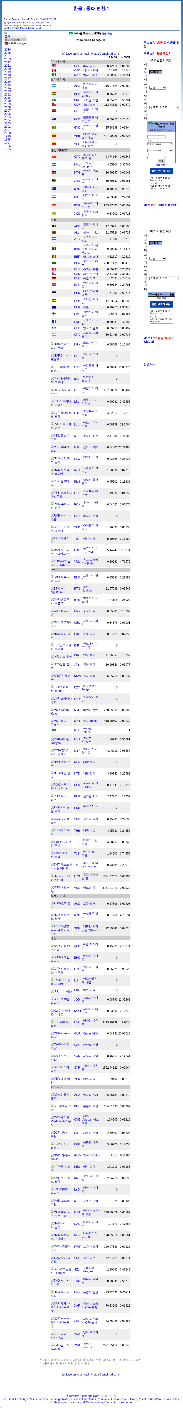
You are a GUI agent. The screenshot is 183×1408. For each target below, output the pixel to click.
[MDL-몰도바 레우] (61, 439)
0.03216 (125, 1079)
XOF (77, 1320)
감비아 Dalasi (92, 1155)
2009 (7, 104)
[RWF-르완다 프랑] (61, 1250)
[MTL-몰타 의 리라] (61, 450)
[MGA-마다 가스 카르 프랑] (61, 1215)
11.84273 (124, 367)
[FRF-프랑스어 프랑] (54, 322)
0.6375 (113, 313)
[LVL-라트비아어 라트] (61, 427)
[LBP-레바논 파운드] (61, 1025)
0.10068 (112, 189)
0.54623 (112, 504)
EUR (77, 307)
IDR (76, 645)
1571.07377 (110, 876)
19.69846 (112, 664)
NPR (77, 762)
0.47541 (112, 784)
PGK (77, 784)
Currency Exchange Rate (83, 1395)
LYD (77, 1189)
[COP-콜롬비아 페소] (54, 111)
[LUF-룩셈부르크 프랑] (61, 416)
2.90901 (125, 622)
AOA (77, 1094)
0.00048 (125, 1345)
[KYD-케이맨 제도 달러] (54, 189)
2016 (7, 81)
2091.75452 (110, 1345)
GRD (77, 334)
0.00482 (125, 390)
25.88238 (112, 127)
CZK (77, 273)
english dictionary (70, 1402)
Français (16, 19)
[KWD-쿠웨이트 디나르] (61, 1014)
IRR (76, 989)
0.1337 (126, 796)
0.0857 (126, 655)
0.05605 (125, 226)
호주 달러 (89, 903)
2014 (7, 88)
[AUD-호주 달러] (61, 907)
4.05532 (112, 830)
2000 (7, 133)
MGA (77, 1212)
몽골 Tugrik (90, 720)
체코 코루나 (90, 273)
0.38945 (112, 1280)
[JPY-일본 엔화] (61, 668)
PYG (77, 205)
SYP (77, 1067)
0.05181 (125, 180)
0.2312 (126, 256)
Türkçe (31, 28)
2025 (7, 52)
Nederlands (28, 25)
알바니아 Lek (91, 232)
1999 (7, 136)
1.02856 (125, 634)
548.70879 (111, 1212)
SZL (77, 1269)
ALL (76, 232)
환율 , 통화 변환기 (91, 8)
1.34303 (112, 853)
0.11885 (125, 1155)
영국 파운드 (90, 328)
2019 (7, 72)
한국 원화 (89, 675)
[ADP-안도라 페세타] (54, 226)
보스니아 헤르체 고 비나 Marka (90, 249)
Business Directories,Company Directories (96, 1399)
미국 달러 (21, 43)
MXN (77, 74)
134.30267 (111, 842)
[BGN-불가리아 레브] (54, 263)
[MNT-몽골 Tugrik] (61, 724)
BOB (77, 94)
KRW (77, 676)
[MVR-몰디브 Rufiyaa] (61, 743)
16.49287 (112, 172)
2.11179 (113, 1223)
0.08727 (125, 232)
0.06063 (125, 172)
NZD (77, 915)
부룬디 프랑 (90, 1106)
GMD (77, 1155)
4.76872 (125, 278)
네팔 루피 (89, 761)
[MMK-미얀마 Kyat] (61, 713)
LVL (76, 424)
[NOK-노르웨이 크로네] (61, 473)
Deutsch (25, 19)
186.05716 (111, 676)
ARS (77, 85)
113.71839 (111, 104)
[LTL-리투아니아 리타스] (61, 405)
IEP (76, 367)
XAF (77, 1305)
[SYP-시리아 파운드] (61, 1071)
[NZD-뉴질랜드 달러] (61, 918)
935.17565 (111, 205)
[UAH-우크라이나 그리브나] (61, 553)
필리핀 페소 (90, 796)
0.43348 (125, 1269)
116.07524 (111, 85)
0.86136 (125, 527)
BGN (77, 263)
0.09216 (125, 1119)
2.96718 (125, 213)
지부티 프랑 (90, 1132)
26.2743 (125, 1011)
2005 (7, 117)
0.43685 (112, 864)
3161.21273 (110, 887)
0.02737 (125, 334)
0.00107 (125, 205)
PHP (77, 796)
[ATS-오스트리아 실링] (54, 238)
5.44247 (112, 550)
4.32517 (112, 256)
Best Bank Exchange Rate (18, 1399)
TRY (77, 538)
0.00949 (125, 1094)
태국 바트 (89, 830)
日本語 (43, 19)
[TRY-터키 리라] (61, 542)
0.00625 (125, 1246)
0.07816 (125, 928)
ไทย (47, 22)
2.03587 (125, 750)
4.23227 (125, 458)
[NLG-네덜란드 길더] (61, 462)
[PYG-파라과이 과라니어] (54, 205)
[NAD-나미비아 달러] (61, 1227)
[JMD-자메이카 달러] (54, 180)
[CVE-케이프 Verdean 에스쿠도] (61, 1124)
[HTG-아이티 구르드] (54, 172)
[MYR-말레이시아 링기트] (61, 754)
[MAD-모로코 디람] (61, 1204)
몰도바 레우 (90, 435)
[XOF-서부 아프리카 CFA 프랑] (61, 1326)
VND (77, 887)
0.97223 (112, 634)
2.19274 (125, 946)
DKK (77, 284)
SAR (77, 1056)
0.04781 (112, 1033)
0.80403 (125, 1200)
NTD (77, 773)
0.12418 (112, 65)
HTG (77, 172)
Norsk (6, 28)
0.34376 (112, 622)
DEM (77, 278)
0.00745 (125, 842)
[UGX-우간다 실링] (61, 1295)
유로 (86, 307)
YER (77, 1079)
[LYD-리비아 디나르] (61, 1192)
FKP (77, 119)
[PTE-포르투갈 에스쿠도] (61, 496)
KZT (77, 687)
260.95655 (111, 709)
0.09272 (112, 119)
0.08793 (112, 999)
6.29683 (125, 577)
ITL (76, 390)
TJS (76, 853)
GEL (77, 622)
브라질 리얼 (90, 100)
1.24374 (112, 1200)
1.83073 (125, 504)
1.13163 (125, 344)
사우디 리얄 (90, 1056)
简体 (9, 22)
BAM (77, 248)
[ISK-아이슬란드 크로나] (61, 382)
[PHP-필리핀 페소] (61, 799)
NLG (77, 458)
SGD (77, 819)
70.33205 (112, 1305)
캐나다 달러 (90, 70)
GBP (77, 328)
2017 (7, 78)
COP (77, 111)
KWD (77, 1011)
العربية (38, 28)
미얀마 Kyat (90, 709)
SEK (77, 527)
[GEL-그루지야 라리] (61, 626)
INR (76, 655)
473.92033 (111, 1292)
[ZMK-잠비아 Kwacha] (61, 1348)
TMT (77, 864)
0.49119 (112, 750)
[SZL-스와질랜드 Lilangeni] (61, 1272)
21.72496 (124, 447)
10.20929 (124, 269)
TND (77, 1280)
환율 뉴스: (150, 364)
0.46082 (125, 435)
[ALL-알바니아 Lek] (54, 232)
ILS (76, 980)
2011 (7, 97)
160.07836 (111, 1246)
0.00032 (125, 887)
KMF (77, 1178)
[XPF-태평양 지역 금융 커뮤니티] (61, 933)
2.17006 (112, 435)
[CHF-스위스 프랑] (54, 269)
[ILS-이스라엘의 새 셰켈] (61, 983)
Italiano (26, 22)
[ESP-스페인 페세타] (54, 301)
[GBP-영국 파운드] (54, 328)
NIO (76, 197)
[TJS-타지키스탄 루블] (61, 856)
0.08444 (112, 367)
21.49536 (112, 493)
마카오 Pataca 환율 (163, 294)
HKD (77, 634)
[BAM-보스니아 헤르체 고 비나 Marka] (54, 248)
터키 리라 (89, 538)
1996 (7, 145)
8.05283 (125, 65)
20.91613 (124, 1033)
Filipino (17, 25)
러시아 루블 (90, 515)
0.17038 (125, 1144)
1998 (7, 139)
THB (77, 830)
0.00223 (125, 135)
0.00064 (125, 876)
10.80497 (124, 328)
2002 (7, 126)
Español (35, 19)
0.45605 (112, 946)
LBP (77, 1022)
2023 (7, 59)
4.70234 (125, 915)
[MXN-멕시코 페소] (54, 75)
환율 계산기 (161, 165)
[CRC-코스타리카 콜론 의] (54, 156)
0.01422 (125, 1305)
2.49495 (125, 401)
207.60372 (111, 390)
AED (77, 946)
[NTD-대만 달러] (61, 776)
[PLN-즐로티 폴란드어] (61, 485)
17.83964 (112, 226)
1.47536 (112, 238)
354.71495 (111, 1106)
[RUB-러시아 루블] (61, 519)
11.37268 (124, 999)
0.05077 (125, 664)
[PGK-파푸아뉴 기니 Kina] (61, 788)
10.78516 (124, 119)
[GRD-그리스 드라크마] (54, 334)
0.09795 (112, 269)
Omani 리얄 (90, 1033)
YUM (77, 561)
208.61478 (111, 263)
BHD (77, 957)
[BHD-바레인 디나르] (61, 961)
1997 (7, 142)
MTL (77, 447)
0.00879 (125, 104)
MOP (77, 730)
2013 (7, 91)
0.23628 (112, 458)
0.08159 (112, 424)
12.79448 (112, 928)
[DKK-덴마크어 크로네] (54, 284)
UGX (77, 1292)
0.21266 (112, 915)
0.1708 (113, 70)
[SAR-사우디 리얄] (61, 1059)
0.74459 (125, 853)
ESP (77, 301)
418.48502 (111, 720)
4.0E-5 (113, 599)
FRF (77, 322)
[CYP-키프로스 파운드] (61, 972)
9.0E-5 (126, 1022)
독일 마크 (89, 278)
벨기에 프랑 (90, 256)
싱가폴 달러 (90, 819)
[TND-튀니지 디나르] (61, 1284)
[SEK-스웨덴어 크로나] (61, 530)
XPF (77, 928)
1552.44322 (110, 1067)
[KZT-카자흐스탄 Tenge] (61, 690)
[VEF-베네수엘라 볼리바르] (54, 144)
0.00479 (125, 263)
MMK (77, 709)
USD (77, 65)
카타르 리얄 (90, 1044)
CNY (77, 611)
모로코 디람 (90, 1200)
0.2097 (113, 278)
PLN (77, 481)
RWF (77, 1246)
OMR (77, 1033)
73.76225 (112, 1320)
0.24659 (125, 830)
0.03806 (112, 1011)
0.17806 (112, 903)
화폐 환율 (93, 33)
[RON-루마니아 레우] (61, 507)
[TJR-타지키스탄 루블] (61, 845)
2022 (7, 62)
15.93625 (124, 969)
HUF (77, 355)
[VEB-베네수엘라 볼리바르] (54, 135)
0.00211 (125, 1292)
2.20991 (112, 74)
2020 (7, 68)
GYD (77, 127)
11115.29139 (109, 1022)
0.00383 (125, 709)
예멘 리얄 (89, 1078)
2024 (7, 55)
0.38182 (125, 273)
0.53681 (125, 739)
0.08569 (125, 588)
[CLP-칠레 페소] (54, 104)
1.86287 (112, 739)
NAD (77, 1223)
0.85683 (112, 611)
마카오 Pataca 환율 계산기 (163, 125)
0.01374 (125, 1258)
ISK (76, 378)
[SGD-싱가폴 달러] (61, 822)
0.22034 (125, 197)
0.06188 (125, 1166)
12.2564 (125, 424)
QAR (77, 1044)
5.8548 (126, 70)
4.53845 (112, 197)
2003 (7, 123)
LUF (77, 413)
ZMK (77, 1345)
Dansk (38, 25)
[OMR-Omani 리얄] (61, 1036)
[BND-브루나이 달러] (61, 580)
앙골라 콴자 (90, 1094)
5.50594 (112, 538)
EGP (77, 1144)
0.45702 (112, 481)
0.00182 (125, 1212)
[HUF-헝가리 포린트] (61, 359)
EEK (77, 292)
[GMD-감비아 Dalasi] (61, 1159)
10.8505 (112, 1119)
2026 (7, 49)
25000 (126, 599)
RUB (77, 515)
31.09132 (112, 1079)
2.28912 (125, 864)
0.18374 (125, 550)
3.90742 (112, 773)
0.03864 (125, 127)
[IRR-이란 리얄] (61, 991)
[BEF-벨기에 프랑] (54, 256)
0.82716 (125, 470)
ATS (77, 238)
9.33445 (125, 307)
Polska (23, 28)
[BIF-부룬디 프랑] (61, 1109)
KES (77, 1166)
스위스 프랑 (90, 269)
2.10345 (125, 784)
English (7, 19)
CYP (77, 969)
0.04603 (112, 447)
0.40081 (112, 401)
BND (77, 577)
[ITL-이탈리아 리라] (61, 393)
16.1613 (112, 1166)
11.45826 (112, 232)
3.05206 (112, 164)
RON (77, 504)
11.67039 (112, 588)
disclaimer (126, 1402)
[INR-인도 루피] (61, 656)
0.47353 (125, 1223)
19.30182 (112, 180)
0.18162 (125, 538)
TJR (77, 842)
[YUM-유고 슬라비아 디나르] (61, 565)
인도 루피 (89, 655)
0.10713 (112, 307)
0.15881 (112, 577)
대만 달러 (89, 773)
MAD (77, 1200)
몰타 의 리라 (91, 447)
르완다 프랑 (90, 1246)
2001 (7, 129)
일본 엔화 (89, 664)
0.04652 (125, 493)
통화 (7, 36)
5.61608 (125, 903)
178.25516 (111, 1235)
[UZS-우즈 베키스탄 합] (61, 879)
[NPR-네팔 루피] (61, 765)
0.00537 (125, 676)
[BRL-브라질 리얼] (54, 100)
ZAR (77, 1334)
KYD (77, 189)
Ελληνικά (14, 28)
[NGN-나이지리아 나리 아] (61, 1238)
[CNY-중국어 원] (61, 614)
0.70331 (112, 322)
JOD (77, 999)
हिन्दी (42, 22)
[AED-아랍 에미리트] (61, 949)
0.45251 (125, 74)
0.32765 (125, 164)
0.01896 (125, 1178)
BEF (77, 256)
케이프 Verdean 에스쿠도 (90, 1119)
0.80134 (112, 284)
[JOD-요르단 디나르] (61, 1002)
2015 (7, 84)
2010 (7, 100)
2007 (7, 110)
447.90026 (111, 135)
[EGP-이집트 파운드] (61, 1147)
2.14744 (125, 1056)
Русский (35, 22)
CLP (77, 104)
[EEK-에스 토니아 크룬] (54, 292)
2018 (7, 75)
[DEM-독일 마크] (54, 278)
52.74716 (112, 1178)
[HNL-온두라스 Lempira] (54, 164)
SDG (77, 1258)
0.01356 (125, 1320)
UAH (77, 550)
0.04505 (125, 1132)
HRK (77, 344)
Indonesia (8, 25)
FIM (76, 313)
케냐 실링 (89, 1166)
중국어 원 (89, 611)
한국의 (50, 19)
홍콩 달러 (89, 633)
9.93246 (125, 189)
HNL (77, 164)
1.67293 (112, 292)
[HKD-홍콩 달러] (61, 637)
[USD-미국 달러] (54, 66)
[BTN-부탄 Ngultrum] (61, 592)
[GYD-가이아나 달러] (54, 127)
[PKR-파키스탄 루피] (61, 811)
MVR (77, 739)
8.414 (114, 1155)
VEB (77, 135)
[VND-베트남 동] (61, 891)
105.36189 (111, 1094)
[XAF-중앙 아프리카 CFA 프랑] (61, 1310)
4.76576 (125, 248)
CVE (77, 1119)
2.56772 (125, 1280)
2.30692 (112, 1269)
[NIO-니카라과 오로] (54, 197)
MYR (77, 750)
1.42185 (125, 322)
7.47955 (112, 796)
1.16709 (125, 611)
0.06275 (112, 969)
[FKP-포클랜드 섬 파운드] (54, 119)
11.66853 (112, 655)
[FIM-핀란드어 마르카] (54, 313)
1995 (7, 149)
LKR (77, 698)
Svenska (46, 25)
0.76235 (112, 94)
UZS (77, 876)
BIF (76, 1106)
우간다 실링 (90, 1292)
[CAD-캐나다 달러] (54, 70)
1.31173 (125, 94)
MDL (77, 435)
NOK (77, 470)
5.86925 (112, 1144)
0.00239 (125, 720)
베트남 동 (89, 887)
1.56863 (125, 313)
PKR (77, 807)
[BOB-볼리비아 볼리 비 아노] (54, 94)
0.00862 (125, 85)
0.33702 (112, 213)
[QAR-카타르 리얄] (61, 1048)
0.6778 (126, 238)
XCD (77, 213)
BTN (77, 588)
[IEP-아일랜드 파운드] (61, 370)
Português (17, 22)
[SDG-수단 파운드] (61, 1261)
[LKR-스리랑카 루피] (61, 702)
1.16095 (112, 527)
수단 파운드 (90, 1257)
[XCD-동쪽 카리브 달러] (54, 213)
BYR (77, 599)
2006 (7, 113)
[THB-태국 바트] (61, 834)
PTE (77, 493)
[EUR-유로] (54, 307)
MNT (77, 720)
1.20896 (112, 470)
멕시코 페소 (90, 74)
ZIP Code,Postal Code (139, 1399)
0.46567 (112, 1056)
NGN (77, 1235)
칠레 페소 (89, 104)
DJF (77, 1132)
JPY (77, 664)
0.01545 (125, 156)
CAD (77, 70)
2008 (7, 107)
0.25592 (125, 773)
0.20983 (112, 248)
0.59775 (125, 292)
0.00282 (125, 1106)
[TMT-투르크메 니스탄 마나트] (61, 868)
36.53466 (112, 334)
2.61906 (112, 273)
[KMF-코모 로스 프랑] (61, 1181)
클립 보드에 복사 (161, 170)
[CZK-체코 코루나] (54, 273)
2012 (7, 94)
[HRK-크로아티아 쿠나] (61, 347)
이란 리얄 (89, 989)
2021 (7, 65)
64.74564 (112, 156)
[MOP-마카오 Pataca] (54, 730)
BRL (77, 100)
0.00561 (125, 1235)
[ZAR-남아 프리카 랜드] (61, 1337)
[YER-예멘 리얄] (61, 1082)
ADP (77, 226)
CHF (77, 269)
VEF (77, 144)
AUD (77, 903)
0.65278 (112, 100)
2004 (7, 120)
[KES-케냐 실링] (61, 1170)
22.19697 (112, 1132)
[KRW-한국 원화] (61, 679)
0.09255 (112, 328)
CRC (77, 156)
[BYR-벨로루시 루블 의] (61, 603)
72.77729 (112, 1258)
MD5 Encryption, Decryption (100, 1402)
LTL (76, 401)
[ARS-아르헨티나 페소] (54, 85)
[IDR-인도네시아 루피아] (61, 648)
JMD (77, 180)
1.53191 (125, 100)
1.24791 (125, 284)
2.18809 (125, 481)
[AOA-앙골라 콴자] (61, 1098)
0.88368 (112, 344)
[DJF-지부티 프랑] (61, 1136)
